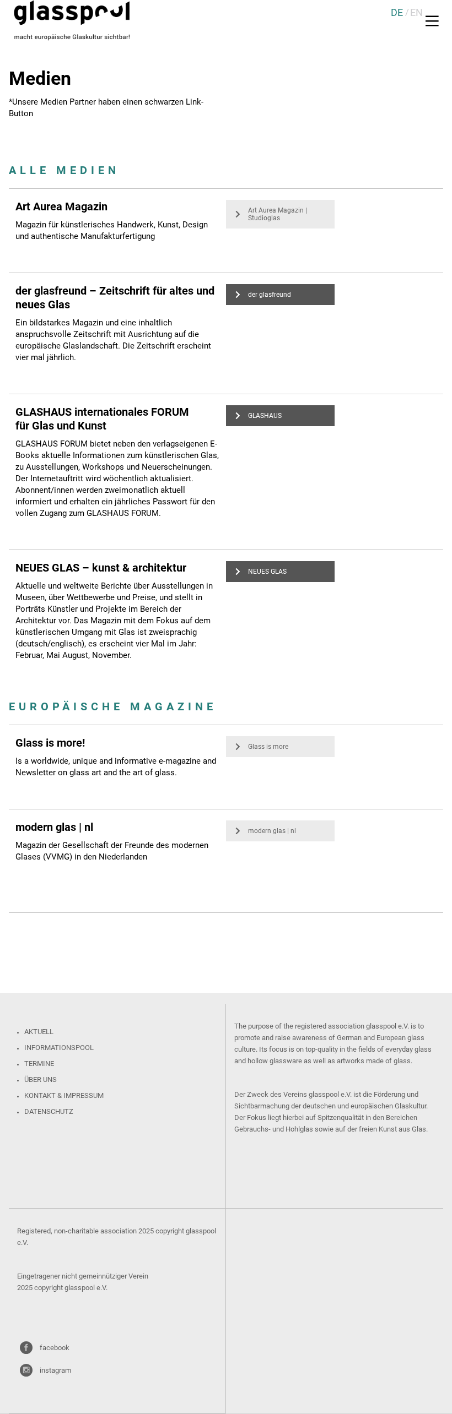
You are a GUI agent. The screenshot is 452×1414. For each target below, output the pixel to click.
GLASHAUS (265, 416)
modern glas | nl (272, 831)
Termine (39, 1063)
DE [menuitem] (397, 12)
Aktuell (38, 1031)
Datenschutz (48, 1111)
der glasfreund (269, 294)
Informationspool (59, 1047)
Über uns (40, 1079)
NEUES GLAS (267, 571)
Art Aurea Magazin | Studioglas (277, 214)
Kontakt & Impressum (64, 1095)
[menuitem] (397, 12)
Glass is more (268, 746)
